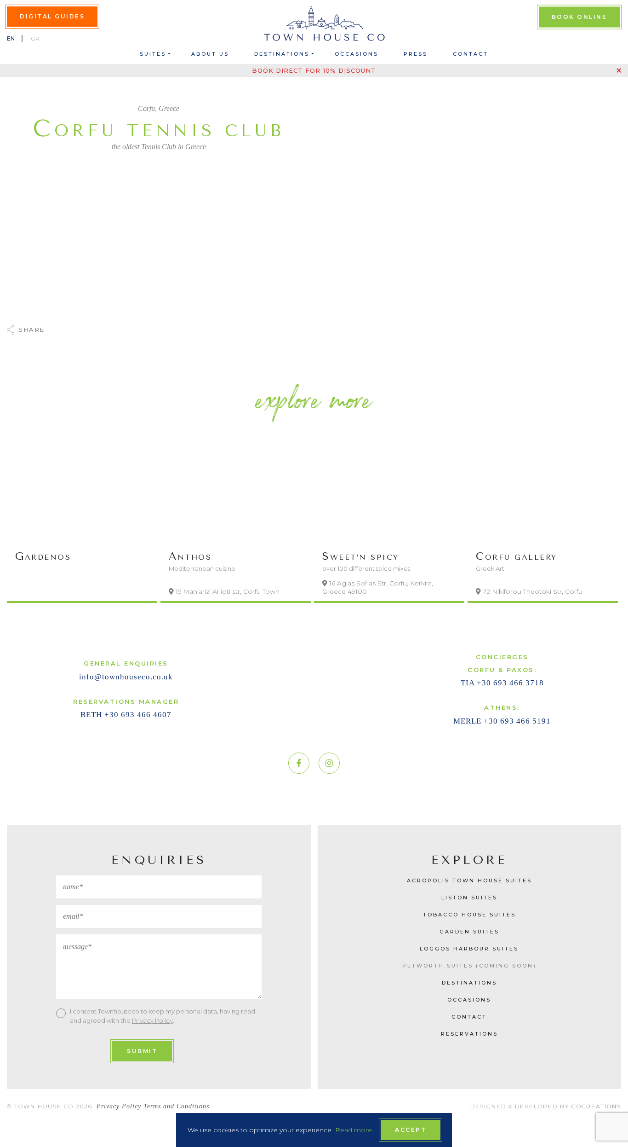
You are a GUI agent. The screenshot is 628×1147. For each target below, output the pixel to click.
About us (210, 54)
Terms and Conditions (176, 1106)
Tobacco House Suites (469, 914)
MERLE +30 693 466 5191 (502, 721)
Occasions (356, 54)
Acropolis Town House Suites (469, 880)
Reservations (469, 1034)
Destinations (281, 54)
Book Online (579, 16)
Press (416, 54)
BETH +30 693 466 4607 (125, 714)
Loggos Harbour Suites (469, 948)
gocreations (596, 1106)
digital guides (52, 16)
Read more (353, 1130)
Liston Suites (469, 897)
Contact (470, 54)
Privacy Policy (152, 1020)
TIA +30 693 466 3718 (502, 683)
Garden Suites (469, 931)
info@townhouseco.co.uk (126, 677)
